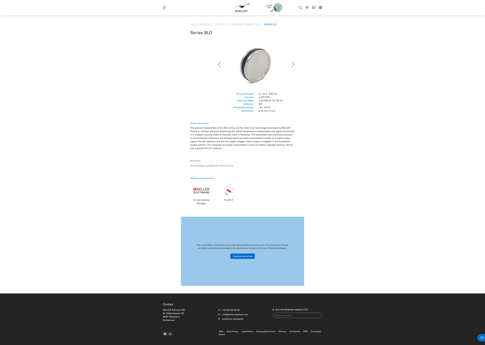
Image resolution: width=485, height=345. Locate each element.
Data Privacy (232, 331)
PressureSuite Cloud (265, 331)
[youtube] (165, 334)
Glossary (282, 331)
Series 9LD (270, 24)
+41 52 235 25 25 (231, 310)
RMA (305, 331)
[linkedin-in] (170, 334)
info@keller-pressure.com (235, 314)
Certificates (294, 331)
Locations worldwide (232, 318)
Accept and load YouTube (242, 256)
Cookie (222, 334)
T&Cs (221, 331)
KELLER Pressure (201, 24)
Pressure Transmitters (245, 24)
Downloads (316, 331)
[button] (219, 64)
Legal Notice (247, 331)
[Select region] (320, 8)
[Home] (242, 8)
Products (221, 24)
